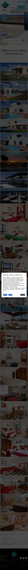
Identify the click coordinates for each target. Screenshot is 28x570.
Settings (22, 294)
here (10, 288)
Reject (10, 294)
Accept (5, 294)
